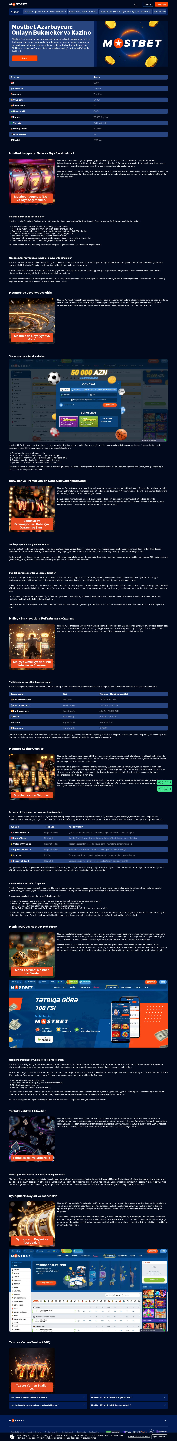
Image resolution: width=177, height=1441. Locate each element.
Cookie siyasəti (67, 1432)
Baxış (24, 58)
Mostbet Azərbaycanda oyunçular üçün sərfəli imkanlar (126, 11)
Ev (135, 4)
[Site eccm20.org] (19, 4)
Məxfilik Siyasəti (17, 1432)
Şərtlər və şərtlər (51, 1432)
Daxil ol (148, 4)
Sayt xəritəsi (94, 1432)
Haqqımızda (81, 1432)
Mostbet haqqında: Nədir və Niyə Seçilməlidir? (45, 11)
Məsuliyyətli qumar (34, 1432)
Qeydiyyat (161, 4)
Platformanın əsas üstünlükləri (83, 11)
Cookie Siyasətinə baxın (139, 1437)
